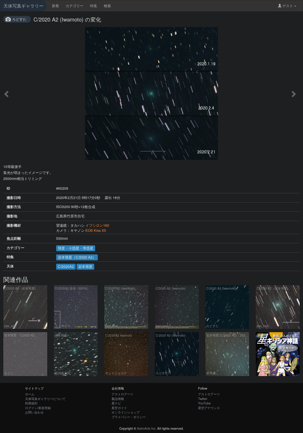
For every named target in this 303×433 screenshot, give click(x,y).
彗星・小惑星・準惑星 (75, 248)
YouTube (204, 403)
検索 (107, 5)
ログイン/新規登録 (38, 407)
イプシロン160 (97, 225)
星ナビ (116, 403)
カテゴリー (74, 5)
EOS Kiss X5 (95, 230)
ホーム (29, 394)
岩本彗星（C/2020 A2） (77, 257)
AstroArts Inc (146, 428)
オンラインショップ (126, 412)
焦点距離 (14, 238)
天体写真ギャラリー (23, 5)
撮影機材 (14, 225)
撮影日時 (14, 197)
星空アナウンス (209, 407)
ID (8, 188)
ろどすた (19, 19)
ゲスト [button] (287, 5)
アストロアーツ (122, 394)
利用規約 (31, 403)
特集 (93, 5)
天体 (10, 266)
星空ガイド (119, 407)
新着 (55, 5)
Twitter (202, 398)
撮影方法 (14, 206)
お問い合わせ (34, 412)
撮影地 (12, 216)
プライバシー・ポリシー (129, 416)
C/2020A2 (66, 266)
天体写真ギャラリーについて (45, 398)
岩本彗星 (85, 266)
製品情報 (118, 398)
